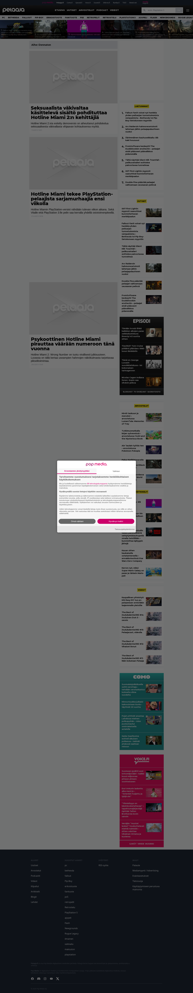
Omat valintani (77, 521)
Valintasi (116, 471)
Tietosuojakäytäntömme (125, 529)
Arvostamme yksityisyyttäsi (76, 471)
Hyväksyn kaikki (116, 521)
